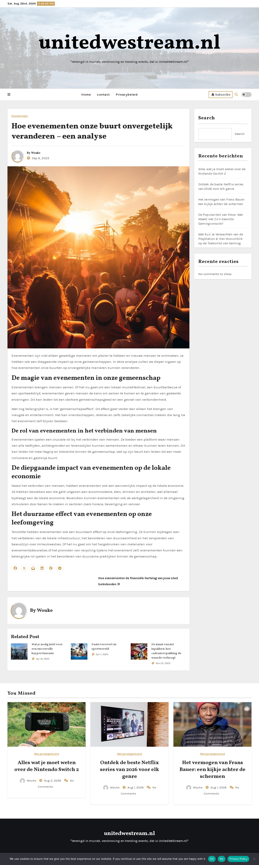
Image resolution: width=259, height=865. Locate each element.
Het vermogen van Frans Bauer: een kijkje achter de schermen (212, 769)
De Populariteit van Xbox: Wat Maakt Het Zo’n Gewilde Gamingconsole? (220, 219)
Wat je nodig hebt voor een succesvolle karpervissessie (47, 649)
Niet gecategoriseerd (46, 754)
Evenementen (20, 116)
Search (206, 118)
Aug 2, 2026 (53, 780)
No (222, 858)
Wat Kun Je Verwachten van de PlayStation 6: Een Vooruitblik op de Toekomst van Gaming (220, 238)
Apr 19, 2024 (42, 658)
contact (103, 94)
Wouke (35, 153)
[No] (254, 859)
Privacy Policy (238, 858)
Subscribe (222, 94)
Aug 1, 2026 (135, 787)
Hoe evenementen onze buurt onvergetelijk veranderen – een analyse (92, 131)
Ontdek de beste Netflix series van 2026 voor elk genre (129, 769)
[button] (8, 94)
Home (86, 94)
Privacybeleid (127, 94)
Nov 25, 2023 (163, 663)
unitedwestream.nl (129, 43)
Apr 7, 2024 (102, 654)
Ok (212, 858)
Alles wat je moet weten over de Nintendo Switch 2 (46, 766)
